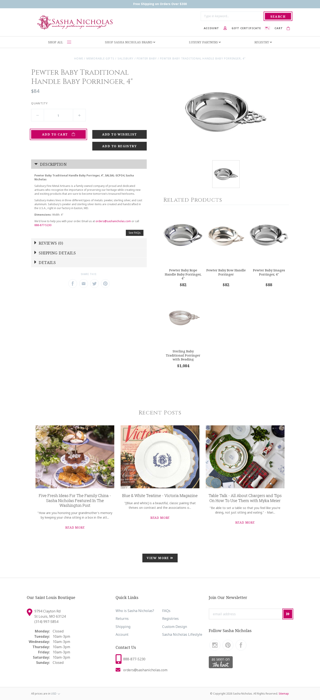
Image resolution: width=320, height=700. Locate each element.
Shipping (123, 626)
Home (78, 58)
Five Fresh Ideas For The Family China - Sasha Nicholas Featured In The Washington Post (75, 500)
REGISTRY (262, 42)
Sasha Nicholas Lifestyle (182, 634)
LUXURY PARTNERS (204, 42)
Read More (75, 527)
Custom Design (174, 626)
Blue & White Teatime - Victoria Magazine (160, 495)
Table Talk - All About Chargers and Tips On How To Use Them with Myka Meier (245, 498)
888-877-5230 (42, 225)
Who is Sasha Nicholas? (135, 610)
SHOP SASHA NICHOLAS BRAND (129, 42)
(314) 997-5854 (46, 621)
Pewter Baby (147, 58)
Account (122, 634)
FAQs (166, 610)
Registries (170, 618)
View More (158, 558)
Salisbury (126, 58)
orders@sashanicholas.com (113, 221)
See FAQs (135, 233)
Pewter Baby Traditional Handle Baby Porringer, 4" (203, 58)
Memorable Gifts (100, 58)
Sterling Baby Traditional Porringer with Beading (183, 355)
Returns (122, 618)
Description (53, 164)
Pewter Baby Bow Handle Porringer (226, 272)
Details (47, 262)
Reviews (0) (50, 243)
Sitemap (284, 693)
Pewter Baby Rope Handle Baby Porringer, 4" (183, 274)
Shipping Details (57, 252)
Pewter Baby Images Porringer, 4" (269, 272)
